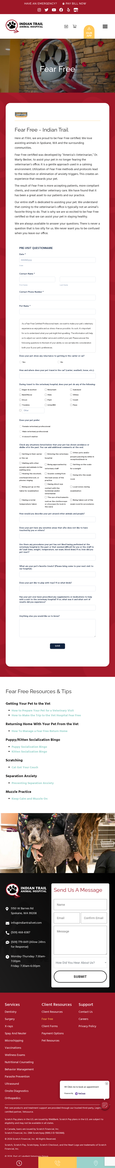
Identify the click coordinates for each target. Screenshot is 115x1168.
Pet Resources (50, 1040)
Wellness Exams (15, 1055)
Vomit (75, 400)
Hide (49, 395)
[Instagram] (39, 10)
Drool (24, 400)
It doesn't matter (30, 436)
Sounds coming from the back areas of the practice (55, 477)
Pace (75, 405)
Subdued (77, 389)
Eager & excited (29, 389)
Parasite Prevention (17, 1076)
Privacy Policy (87, 1026)
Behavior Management (19, 1069)
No (61, 362)
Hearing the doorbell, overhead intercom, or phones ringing (30, 477)
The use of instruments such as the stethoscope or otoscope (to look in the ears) (56, 502)
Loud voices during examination (80, 489)
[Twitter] (46, 10)
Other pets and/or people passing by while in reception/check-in (82, 456)
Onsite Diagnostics (16, 1091)
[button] (105, 26)
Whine (76, 395)
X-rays (9, 1026)
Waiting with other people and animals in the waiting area (30, 466)
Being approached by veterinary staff (55, 466)
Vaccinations (13, 1048)
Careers (83, 1019)
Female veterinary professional (36, 426)
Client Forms (50, 1026)
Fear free (47, 1019)
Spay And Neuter (15, 1033)
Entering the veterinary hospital (56, 456)
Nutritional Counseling (19, 1062)
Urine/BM (51, 405)
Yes (23, 362)
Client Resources (52, 1012)
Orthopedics (12, 1098)
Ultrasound (12, 1084)
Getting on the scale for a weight (80, 466)
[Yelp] (68, 10)
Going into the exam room (80, 477)
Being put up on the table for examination (29, 489)
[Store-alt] (76, 10)
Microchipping (14, 1040)
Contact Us (86, 1012)
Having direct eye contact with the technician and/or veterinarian (54, 489)
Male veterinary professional (35, 431)
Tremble (26, 405)
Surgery (10, 1019)
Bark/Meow (27, 395)
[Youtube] (54, 10)
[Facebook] (61, 10)
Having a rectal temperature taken (28, 502)
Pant (49, 400)
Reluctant (51, 389)
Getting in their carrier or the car (30, 456)
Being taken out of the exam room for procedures (82, 502)
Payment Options (53, 1033)
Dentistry (10, 1012)
